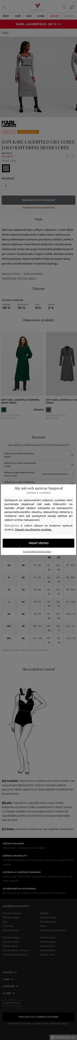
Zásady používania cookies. (33, 529)
